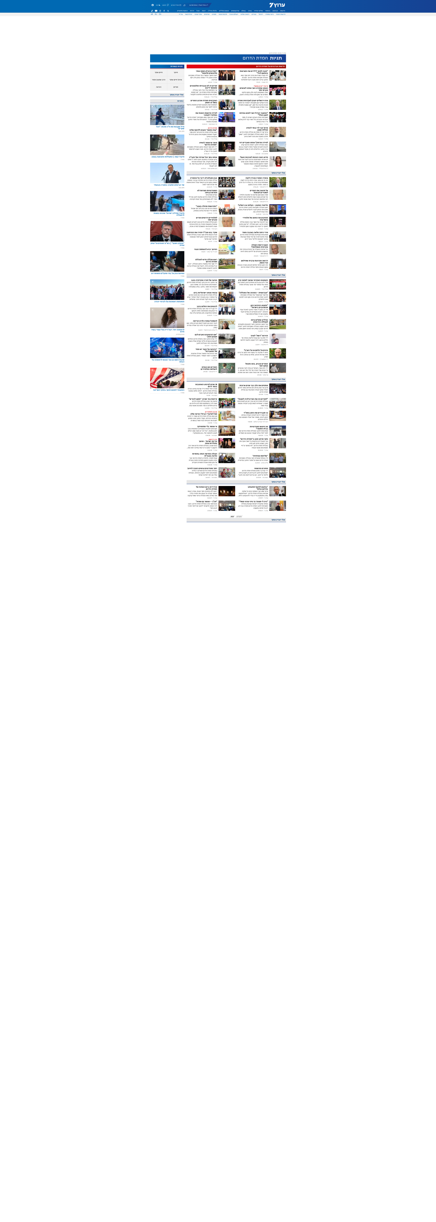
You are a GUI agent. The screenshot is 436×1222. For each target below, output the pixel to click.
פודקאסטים (235, 11)
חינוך (176, 72)
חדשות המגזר (280, 14)
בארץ (250, 11)
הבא (232, 516)
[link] (167, 128)
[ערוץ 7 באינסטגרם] (160, 11)
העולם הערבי (233, 14)
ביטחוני (267, 11)
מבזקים (275, 11)
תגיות (279, 53)
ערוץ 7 (284, 53)
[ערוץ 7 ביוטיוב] (156, 11)
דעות (204, 11)
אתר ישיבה (198, 14)
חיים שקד (159, 72)
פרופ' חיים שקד (175, 80)
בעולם (244, 11)
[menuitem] (282, 11)
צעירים (254, 14)
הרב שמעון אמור (158, 80)
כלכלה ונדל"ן (212, 11)
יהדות (192, 11)
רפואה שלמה (244, 14)
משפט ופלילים (224, 11)
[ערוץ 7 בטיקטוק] (152, 11)
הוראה (158, 87)
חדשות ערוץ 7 (275, 6)
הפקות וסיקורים (182, 11)
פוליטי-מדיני (258, 11)
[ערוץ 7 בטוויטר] (168, 11)
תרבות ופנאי (223, 14)
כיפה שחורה (269, 14)
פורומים (207, 14)
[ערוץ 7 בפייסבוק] (164, 11)
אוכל (198, 11)
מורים (175, 87)
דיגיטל (261, 14)
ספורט (214, 14)
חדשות (282, 11)
